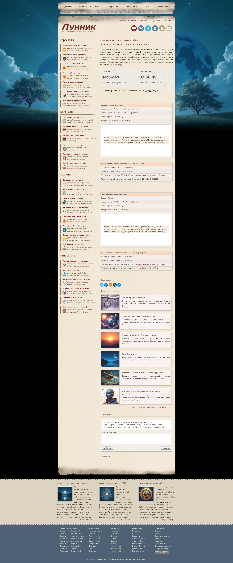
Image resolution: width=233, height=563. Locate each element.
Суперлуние (137, 549)
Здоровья (63, 539)
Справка (158, 539)
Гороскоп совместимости (73, 64)
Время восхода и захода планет (77, 235)
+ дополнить (156, 21)
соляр (76, 13)
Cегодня (83, 6)
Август (98, 6)
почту (129, 427)
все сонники (83, 261)
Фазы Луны (131, 6)
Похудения (64, 541)
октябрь (84, 127)
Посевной (63, 549)
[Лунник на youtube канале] (134, 28)
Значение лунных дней (73, 180)
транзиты (89, 13)
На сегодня (67, 117)
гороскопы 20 (152, 407)
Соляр (91, 541)
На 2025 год (116, 551)
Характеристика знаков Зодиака (76, 279)
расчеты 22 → (165, 407)
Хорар (91, 549)
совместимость (66, 13)
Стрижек (63, 531)
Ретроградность (138, 544)
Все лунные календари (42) (74, 163)
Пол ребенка (76, 534)
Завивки (63, 536)
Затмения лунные (70, 208)
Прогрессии (93, 544)
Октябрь (114, 536)
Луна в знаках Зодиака (73, 198)
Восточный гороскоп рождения (76, 91)
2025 (73, 136)
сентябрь (76, 127)
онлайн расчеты (131, 13)
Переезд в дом (77, 539)
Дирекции (92, 546)
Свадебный (75, 546)
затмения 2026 (158, 13)
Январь (113, 544)
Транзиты (92, 534)
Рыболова (64, 551)
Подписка (158, 541)
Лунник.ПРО (164, 6)
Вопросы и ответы (162, 536)
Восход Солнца (138, 546)
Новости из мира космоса (74, 298)
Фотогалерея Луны (71, 270)
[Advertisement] (78, 334)
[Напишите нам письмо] (169, 28)
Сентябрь (114, 534)
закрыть (166, 448)
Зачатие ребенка (77, 536)
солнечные (84, 208)
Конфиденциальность (163, 546)
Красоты (63, 544)
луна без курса (144, 13)
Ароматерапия (76, 541)
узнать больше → (87, 520)
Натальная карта (95, 531)
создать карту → (169, 520)
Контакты (158, 534)
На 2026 (66, 136)
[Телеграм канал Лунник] (148, 28)
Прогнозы (67, 6)
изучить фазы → (127, 520)
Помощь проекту (162, 552)
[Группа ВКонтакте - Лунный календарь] (155, 28)
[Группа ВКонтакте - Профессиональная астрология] (141, 28)
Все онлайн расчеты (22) (73, 244)
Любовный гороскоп (71, 73)
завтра (76, 117)
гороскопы (99, 13)
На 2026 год (116, 549)
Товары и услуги (161, 549)
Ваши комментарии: (110, 433)
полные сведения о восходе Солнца (150, 175)
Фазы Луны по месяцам (73, 189)
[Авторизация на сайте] (162, 28)
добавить (107, 448)
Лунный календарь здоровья (75, 145)
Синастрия (93, 551)
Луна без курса (138, 539)
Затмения (136, 536)
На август (67, 127)
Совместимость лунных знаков (76, 217)
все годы (80, 136)
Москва (168, 21)
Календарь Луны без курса (74, 226)
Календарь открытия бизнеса (75, 154)
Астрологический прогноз (74, 55)
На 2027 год (116, 546)
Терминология (160, 544)
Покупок (74, 544)
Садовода (64, 546)
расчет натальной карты (113, 13)
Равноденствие (138, 551)
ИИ (147, 6)
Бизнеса (74, 549)
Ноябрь (113, 539)
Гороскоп (113, 6)
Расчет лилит (94, 536)
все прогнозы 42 (138, 407)
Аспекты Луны (138, 541)
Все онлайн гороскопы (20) (74, 101)
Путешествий (76, 551)
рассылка (143, 21)
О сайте (158, 531)
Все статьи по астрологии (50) (76, 307)
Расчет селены (95, 539)
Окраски (63, 534)
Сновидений (75, 531)
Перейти (125, 306)
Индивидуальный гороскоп (74, 46)
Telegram (138, 427)
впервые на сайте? (128, 21)
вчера (83, 117)
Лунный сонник (69, 261)
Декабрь (114, 541)
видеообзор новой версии (138, 422)
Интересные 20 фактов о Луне (76, 289)
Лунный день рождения (73, 82)
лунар (82, 13)
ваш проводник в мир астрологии (77, 31)
